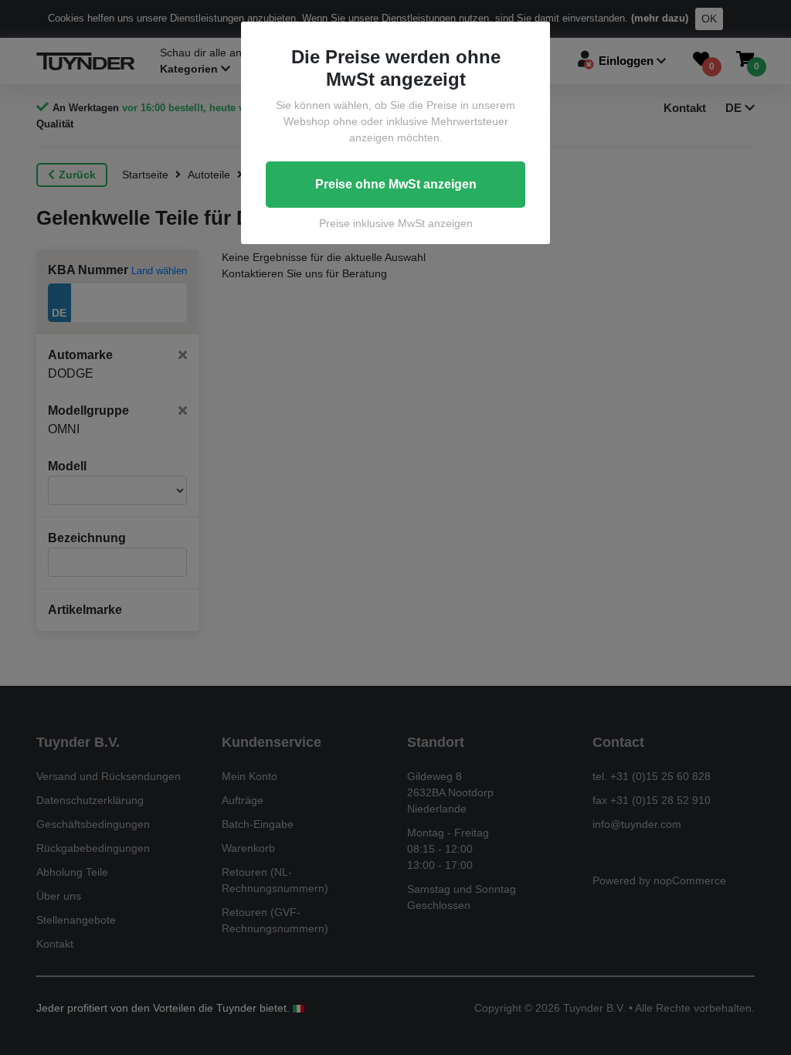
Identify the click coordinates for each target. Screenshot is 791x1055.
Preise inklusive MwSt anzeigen (396, 223)
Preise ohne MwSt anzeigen (396, 184)
